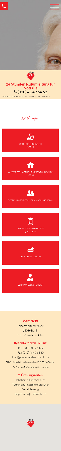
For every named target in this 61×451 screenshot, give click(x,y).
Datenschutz (38, 394)
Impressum (22, 394)
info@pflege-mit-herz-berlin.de (30, 357)
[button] (30, 140)
